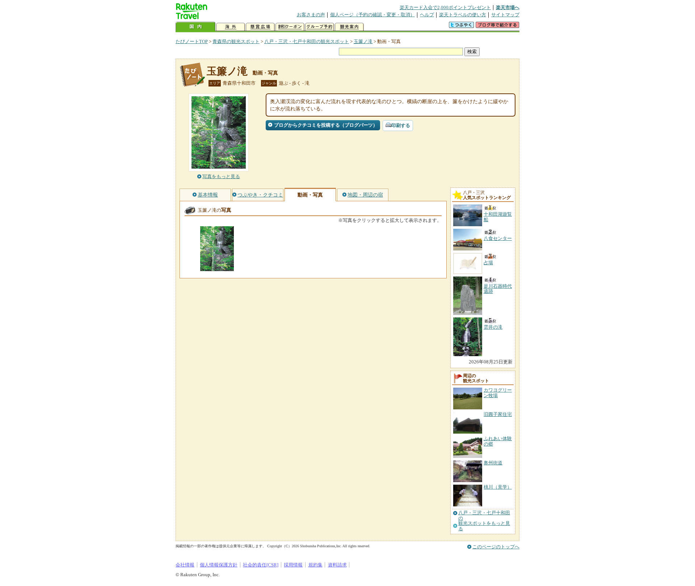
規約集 (315, 565)
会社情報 (185, 565)
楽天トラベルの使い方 (462, 14)
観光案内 (349, 27)
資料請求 (337, 565)
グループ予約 (319, 27)
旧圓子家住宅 (498, 414)
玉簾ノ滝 (363, 41)
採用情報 (293, 565)
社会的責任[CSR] (260, 565)
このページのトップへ (495, 546)
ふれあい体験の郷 (498, 441)
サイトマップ (505, 14)
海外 (230, 27)
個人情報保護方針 (218, 565)
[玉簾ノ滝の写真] (217, 268)
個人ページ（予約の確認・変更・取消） (372, 14)
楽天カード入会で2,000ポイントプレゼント (445, 7)
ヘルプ (427, 14)
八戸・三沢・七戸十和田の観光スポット (306, 41)
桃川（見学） (498, 487)
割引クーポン (289, 27)
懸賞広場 (260, 27)
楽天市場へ (507, 7)
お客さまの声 (311, 14)
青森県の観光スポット (236, 41)
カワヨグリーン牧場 (498, 392)
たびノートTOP (192, 41)
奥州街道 (493, 462)
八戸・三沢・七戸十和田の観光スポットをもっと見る (484, 520)
